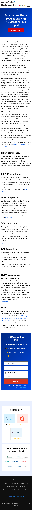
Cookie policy (10, 486)
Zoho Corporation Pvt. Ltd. (15, 503)
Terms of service (22, 479)
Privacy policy (24, 483)
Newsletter (6, 489)
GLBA (25, 144)
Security (6, 483)
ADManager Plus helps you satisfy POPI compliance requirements (14, 318)
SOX (29, 144)
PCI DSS (20, 144)
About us (7, 479)
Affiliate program (21, 486)
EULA (13, 479)
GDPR (6, 147)
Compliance (14, 483)
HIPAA (15, 144)
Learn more (15, 168)
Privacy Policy (23, 387)
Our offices (25, 489)
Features (12, 10)
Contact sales (16, 489)
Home (6, 10)
